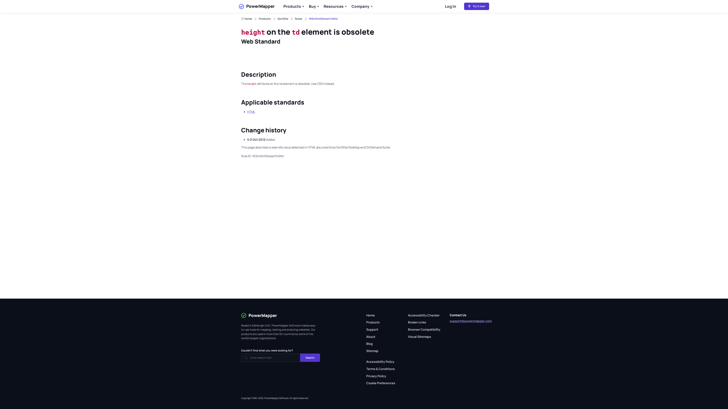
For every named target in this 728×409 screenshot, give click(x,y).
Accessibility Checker (424, 315)
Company (360, 6)
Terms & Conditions (380, 369)
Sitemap (372, 351)
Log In (450, 6)
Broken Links (417, 322)
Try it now (478, 6)
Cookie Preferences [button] (380, 383)
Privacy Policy (376, 376)
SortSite (283, 18)
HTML (251, 112)
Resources (334, 6)
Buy (312, 6)
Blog (369, 344)
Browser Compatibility (424, 329)
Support (372, 329)
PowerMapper (260, 6)
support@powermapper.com (471, 321)
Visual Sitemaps (419, 337)
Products (292, 6)
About (370, 337)
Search (310, 357)
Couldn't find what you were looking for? (267, 350)
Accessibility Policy (380, 362)
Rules (298, 18)
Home (248, 18)
